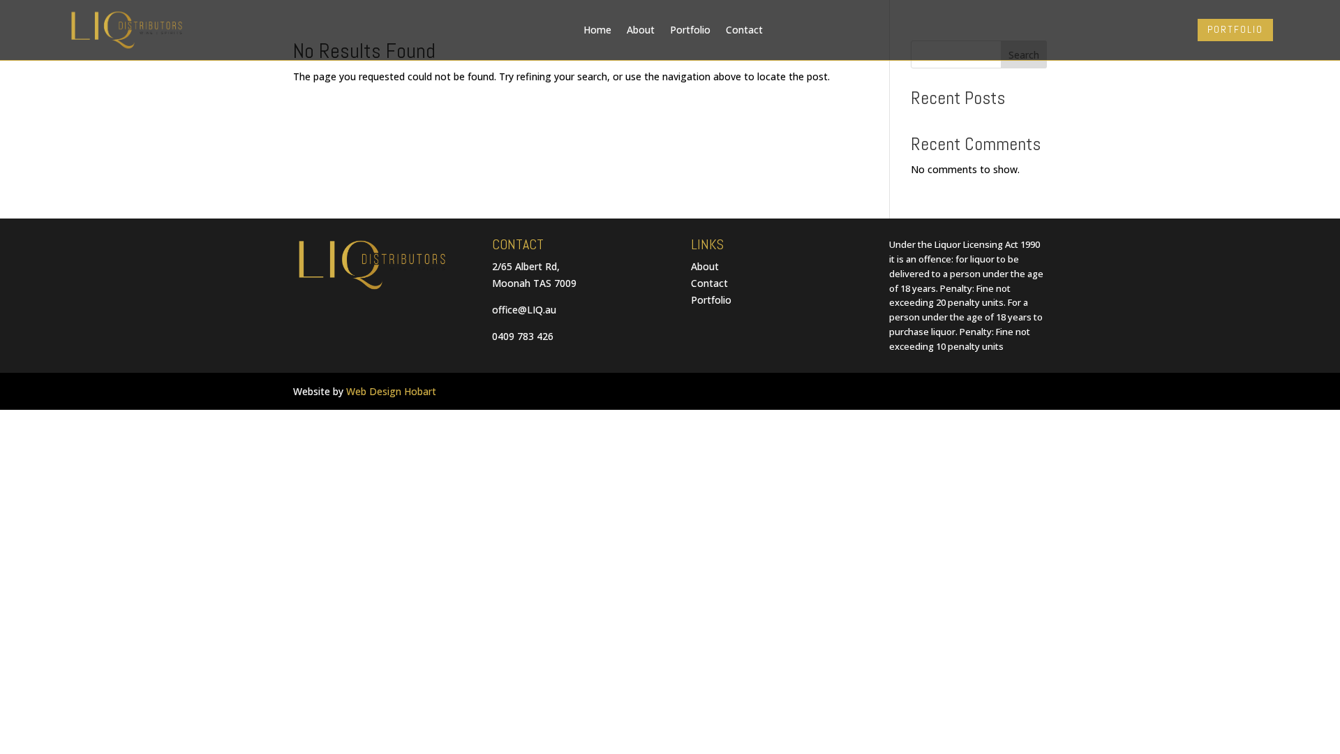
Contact (744, 29)
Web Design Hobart (391, 391)
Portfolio (690, 29)
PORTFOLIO (1235, 29)
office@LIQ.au (524, 309)
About (641, 29)
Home (597, 29)
